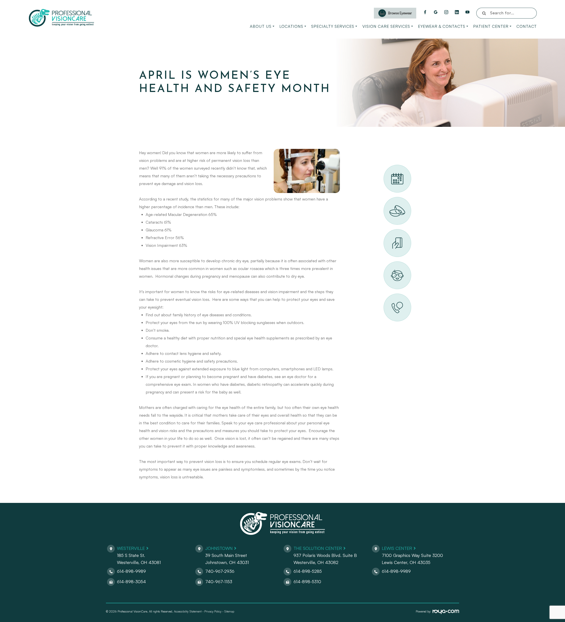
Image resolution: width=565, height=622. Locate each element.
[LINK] (389, 167)
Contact (526, 26)
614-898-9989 (131, 571)
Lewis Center (397, 548)
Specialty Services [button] (332, 26)
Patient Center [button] (490, 26)
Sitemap (229, 611)
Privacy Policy (212, 611)
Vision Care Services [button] (386, 26)
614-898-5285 (308, 571)
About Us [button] (260, 26)
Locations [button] (291, 26)
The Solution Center (318, 548)
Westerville (131, 548)
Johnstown (219, 548)
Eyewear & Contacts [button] (441, 26)
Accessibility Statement (188, 611)
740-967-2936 (219, 571)
